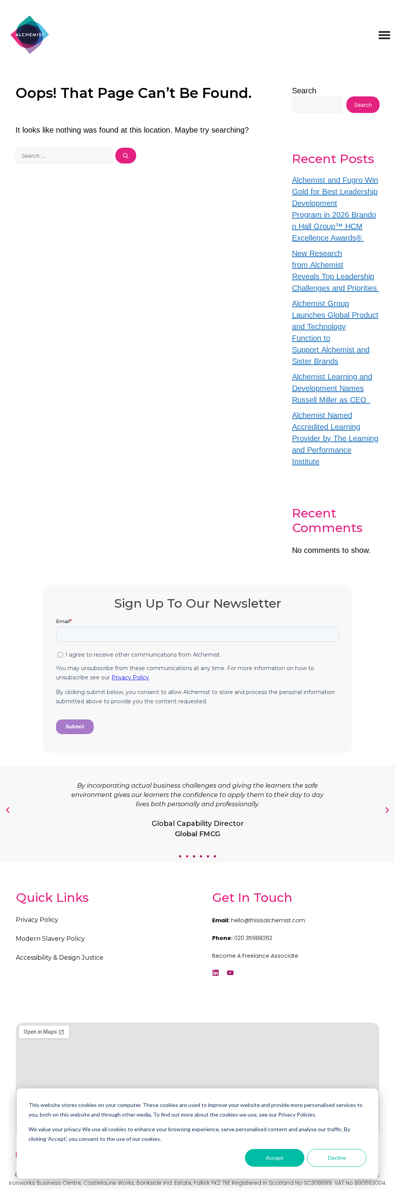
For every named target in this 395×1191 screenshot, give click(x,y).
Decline (337, 1157)
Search (304, 90)
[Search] (125, 155)
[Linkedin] (215, 972)
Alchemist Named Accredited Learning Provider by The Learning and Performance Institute (335, 438)
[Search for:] (65, 155)
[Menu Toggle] (384, 35)
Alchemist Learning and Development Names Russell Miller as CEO (332, 388)
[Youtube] (230, 972)
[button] (180, 856)
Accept (275, 1157)
